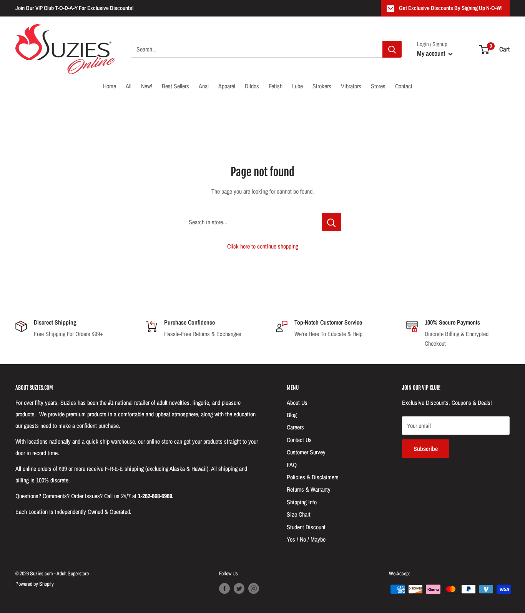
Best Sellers (175, 86)
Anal (204, 86)
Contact (403, 86)
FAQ (292, 465)
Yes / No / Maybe (306, 539)
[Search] (392, 49)
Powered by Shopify (34, 583)
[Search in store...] (331, 222)
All (128, 86)
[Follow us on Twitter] (239, 588)
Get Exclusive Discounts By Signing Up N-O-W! (451, 8)
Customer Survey (306, 452)
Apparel (226, 86)
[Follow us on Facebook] (224, 588)
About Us (297, 402)
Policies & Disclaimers (313, 477)
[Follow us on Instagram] (253, 588)
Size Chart (299, 514)
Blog (292, 415)
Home (109, 86)
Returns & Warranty (309, 489)
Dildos (252, 86)
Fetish (275, 86)
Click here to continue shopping (262, 246)
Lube (297, 86)
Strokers (321, 86)
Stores (378, 86)
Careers (295, 427)
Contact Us (299, 440)
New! (146, 86)
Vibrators (351, 86)
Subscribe (426, 448)
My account (432, 53)
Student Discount (306, 527)
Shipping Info (302, 502)
